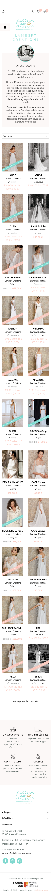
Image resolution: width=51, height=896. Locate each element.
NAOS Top (13, 579)
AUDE (13, 175)
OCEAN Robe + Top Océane (38, 277)
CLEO (13, 226)
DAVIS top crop (38, 431)
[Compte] (32, 11)
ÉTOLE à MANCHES (12, 482)
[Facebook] (5, 861)
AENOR (38, 175)
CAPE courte (38, 482)
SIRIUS (38, 676)
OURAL (13, 431)
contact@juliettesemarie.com (16, 852)
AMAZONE (38, 380)
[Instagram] (19, 861)
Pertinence (25, 136)
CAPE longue (38, 530)
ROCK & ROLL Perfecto (12, 530)
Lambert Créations (13, 178)
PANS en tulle (38, 226)
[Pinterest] (12, 861)
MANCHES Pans (38, 579)
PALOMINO (38, 328)
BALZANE (13, 380)
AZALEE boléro (13, 277)
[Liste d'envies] (40, 11)
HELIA (13, 676)
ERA (38, 628)
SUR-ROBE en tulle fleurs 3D (12, 628)
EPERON (12, 328)
